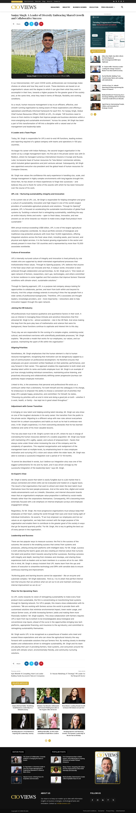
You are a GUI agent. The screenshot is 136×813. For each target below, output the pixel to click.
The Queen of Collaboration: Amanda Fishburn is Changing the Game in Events (34, 758)
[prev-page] (46, 740)
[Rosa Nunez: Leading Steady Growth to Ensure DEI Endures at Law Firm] (73, 696)
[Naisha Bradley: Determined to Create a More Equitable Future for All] (56, 780)
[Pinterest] (123, 1)
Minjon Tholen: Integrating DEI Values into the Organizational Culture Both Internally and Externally (74, 768)
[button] (122, 7)
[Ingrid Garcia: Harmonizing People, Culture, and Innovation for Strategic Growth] (95, 106)
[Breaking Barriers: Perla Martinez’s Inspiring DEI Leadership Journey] (23, 721)
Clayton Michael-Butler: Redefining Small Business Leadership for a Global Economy (23, 707)
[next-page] (49, 740)
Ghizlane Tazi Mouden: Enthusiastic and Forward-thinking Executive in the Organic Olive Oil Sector (48, 707)
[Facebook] (119, 1)
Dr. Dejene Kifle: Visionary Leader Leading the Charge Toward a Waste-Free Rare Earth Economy (112, 68)
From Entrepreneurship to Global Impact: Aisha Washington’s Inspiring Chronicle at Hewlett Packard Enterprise (74, 759)
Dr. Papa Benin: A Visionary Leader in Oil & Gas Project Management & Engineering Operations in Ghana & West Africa (34, 769)
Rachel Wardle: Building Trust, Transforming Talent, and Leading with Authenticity (112, 78)
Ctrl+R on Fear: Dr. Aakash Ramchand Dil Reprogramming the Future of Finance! (113, 87)
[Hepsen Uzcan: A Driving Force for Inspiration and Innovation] (16, 780)
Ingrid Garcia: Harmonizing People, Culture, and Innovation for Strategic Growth (113, 106)
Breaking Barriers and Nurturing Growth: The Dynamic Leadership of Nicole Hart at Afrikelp (73, 733)
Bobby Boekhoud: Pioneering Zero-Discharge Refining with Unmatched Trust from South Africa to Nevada (113, 96)
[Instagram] (121, 1)
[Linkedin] (26, 24)
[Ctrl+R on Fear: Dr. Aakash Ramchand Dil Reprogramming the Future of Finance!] (95, 88)
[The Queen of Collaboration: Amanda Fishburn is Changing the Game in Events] (16, 760)
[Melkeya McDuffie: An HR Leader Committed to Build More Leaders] (48, 721)
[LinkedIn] (114, 1)
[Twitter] (116, 1)
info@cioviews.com (63, 803)
